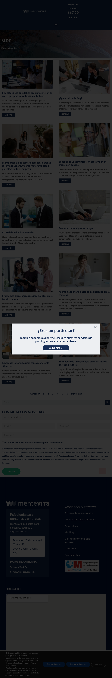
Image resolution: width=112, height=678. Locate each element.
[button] (96, 327)
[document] (56, 339)
